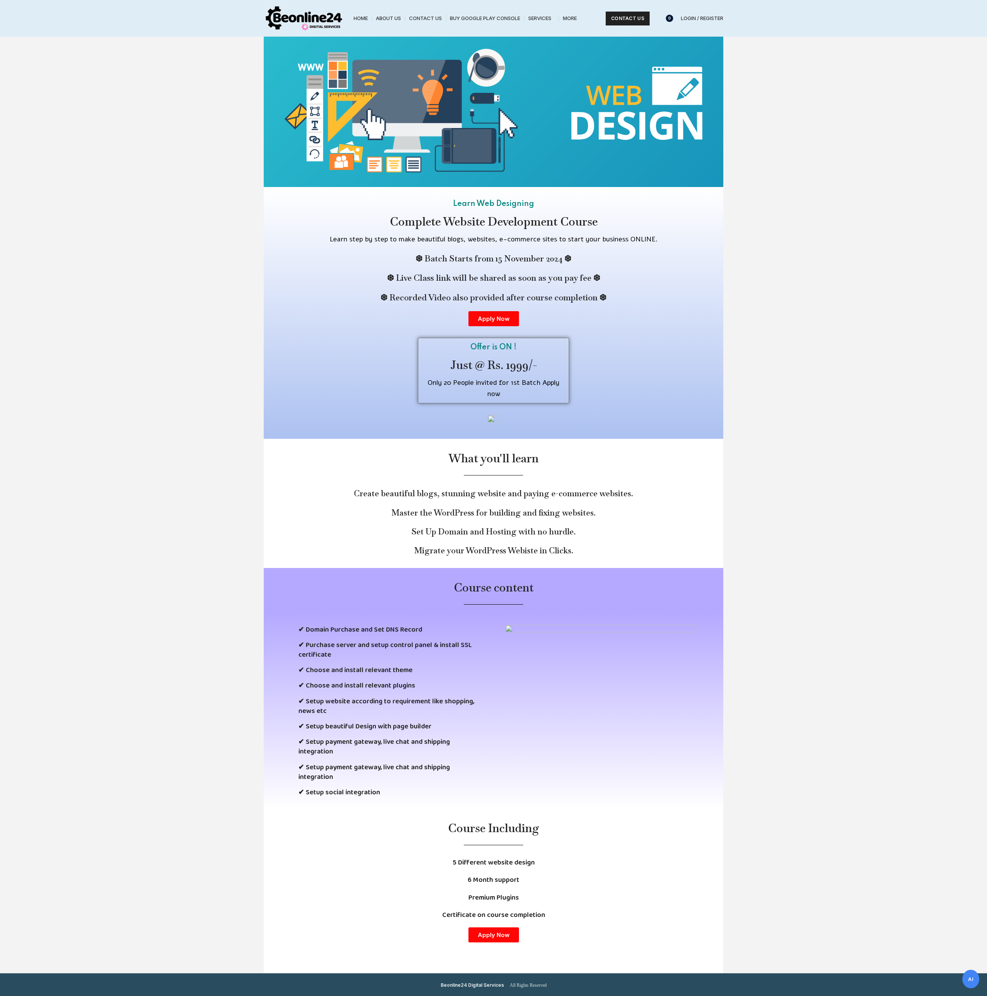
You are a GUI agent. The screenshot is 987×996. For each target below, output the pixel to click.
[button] (493, 318)
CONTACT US (627, 18)
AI (971, 979)
